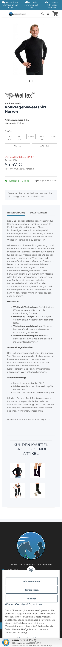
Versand (29, 168)
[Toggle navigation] (3, 12)
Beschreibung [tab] (16, 212)
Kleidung (21, 123)
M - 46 (43, 138)
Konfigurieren (32, 590)
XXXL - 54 (21, 138)
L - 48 (53, 136)
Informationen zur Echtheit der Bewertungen (32, 645)
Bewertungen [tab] (38, 212)
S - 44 (32, 136)
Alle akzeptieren (31, 581)
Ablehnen (32, 598)
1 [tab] (29, 81)
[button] (42, 14)
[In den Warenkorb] (7, 21)
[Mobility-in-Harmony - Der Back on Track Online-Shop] (18, 13)
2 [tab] (32, 81)
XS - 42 (10, 138)
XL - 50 (21, 145)
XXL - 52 (48, 145)
